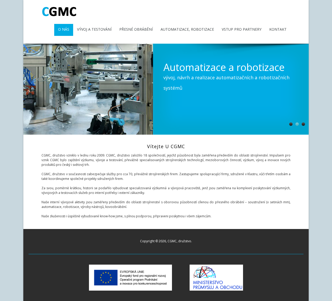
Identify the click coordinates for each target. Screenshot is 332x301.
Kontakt (278, 29)
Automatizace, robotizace (187, 29)
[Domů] (59, 16)
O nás (63, 29)
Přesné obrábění (136, 29)
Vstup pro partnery (241, 29)
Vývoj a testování (94, 29)
